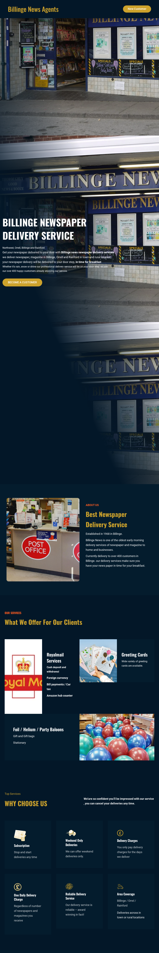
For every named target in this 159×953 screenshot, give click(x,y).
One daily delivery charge (25, 897)
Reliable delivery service (76, 896)
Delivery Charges (127, 840)
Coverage (129, 894)
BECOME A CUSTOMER (22, 282)
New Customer (137, 8)
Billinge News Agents (33, 9)
